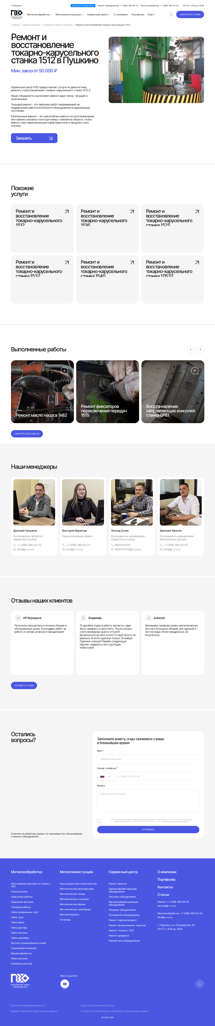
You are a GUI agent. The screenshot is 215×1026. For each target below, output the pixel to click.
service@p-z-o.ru (167, 905)
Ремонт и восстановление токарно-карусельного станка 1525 (169, 216)
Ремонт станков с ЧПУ (121, 930)
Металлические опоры (72, 893)
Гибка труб (17, 917)
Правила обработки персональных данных (33, 1011)
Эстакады (65, 919)
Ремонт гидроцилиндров (122, 920)
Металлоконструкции (68, 14)
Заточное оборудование (122, 896)
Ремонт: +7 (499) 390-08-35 (173, 901)
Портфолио (137, 14)
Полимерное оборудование (124, 914)
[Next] (200, 349)
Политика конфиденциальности (27, 1005)
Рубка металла (19, 958)
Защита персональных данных (98, 1005)
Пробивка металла (21, 963)
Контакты (165, 887)
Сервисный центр (97, 14)
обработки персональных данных (175, 821)
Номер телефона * (107, 768)
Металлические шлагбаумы (75, 909)
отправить (148, 829)
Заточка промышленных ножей (28, 943)
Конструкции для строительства (78, 883)
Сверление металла (22, 901)
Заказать (24, 138)
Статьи (163, 895)
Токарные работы (21, 907)
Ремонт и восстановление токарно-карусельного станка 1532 (39, 267)
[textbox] (100, 776)
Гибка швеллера (20, 937)
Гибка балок (17, 922)
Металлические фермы (73, 904)
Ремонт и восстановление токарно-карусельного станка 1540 (104, 267)
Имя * (100, 750)
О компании (121, 14)
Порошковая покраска (23, 948)
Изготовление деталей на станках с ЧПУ (31, 885)
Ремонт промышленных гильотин (127, 925)
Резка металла (19, 891)
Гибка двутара (19, 927)
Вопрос (101, 785)
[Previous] (190, 349)
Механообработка (21, 953)
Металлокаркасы (69, 914)
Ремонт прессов (118, 883)
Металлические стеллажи (74, 899)
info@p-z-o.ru (25, 549)
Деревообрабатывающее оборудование (123, 890)
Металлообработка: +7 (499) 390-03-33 (159, 6)
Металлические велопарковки (77, 888)
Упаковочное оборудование (124, 940)
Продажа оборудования (83, 5)
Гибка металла (19, 932)
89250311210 (122, 544)
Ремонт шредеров (119, 935)
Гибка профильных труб (24, 912)
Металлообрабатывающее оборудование (123, 903)
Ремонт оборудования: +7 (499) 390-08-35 (118, 6)
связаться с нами (190, 14)
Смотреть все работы (26, 433)
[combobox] (106, 776)
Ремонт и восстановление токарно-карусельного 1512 (39, 216)
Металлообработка (38, 14)
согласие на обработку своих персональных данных (135, 819)
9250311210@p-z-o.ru (128, 549)
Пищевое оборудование (122, 909)
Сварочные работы (21, 896)
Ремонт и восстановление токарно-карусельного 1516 (104, 216)
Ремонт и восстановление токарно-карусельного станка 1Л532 (169, 267)
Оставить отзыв (23, 685)
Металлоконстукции (76, 872)
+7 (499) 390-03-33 (29, 544)
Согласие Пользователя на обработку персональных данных (115, 1011)
